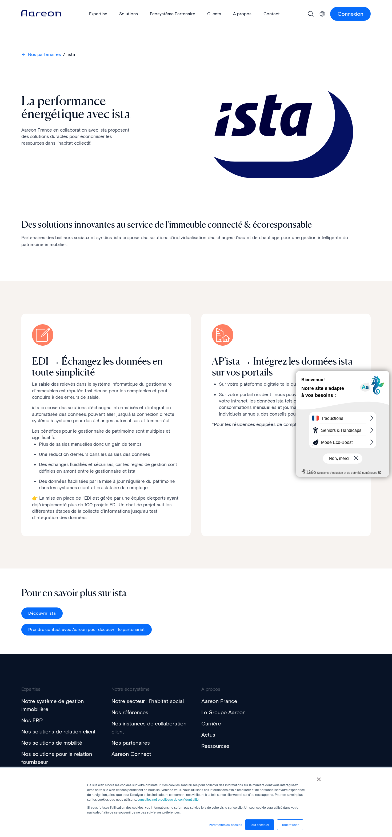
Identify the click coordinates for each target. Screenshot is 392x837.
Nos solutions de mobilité (51, 743)
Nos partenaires (44, 54)
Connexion (350, 14)
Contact (271, 13)
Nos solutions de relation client (58, 731)
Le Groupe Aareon (223, 712)
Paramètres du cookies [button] (225, 824)
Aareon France (219, 701)
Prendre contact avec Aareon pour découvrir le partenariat (86, 629)
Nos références (129, 712)
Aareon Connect (131, 754)
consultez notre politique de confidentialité (168, 799)
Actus (208, 735)
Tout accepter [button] (259, 824)
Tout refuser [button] (290, 824)
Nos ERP (32, 720)
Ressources (215, 746)
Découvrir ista (42, 613)
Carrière (211, 723)
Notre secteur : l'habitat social (147, 701)
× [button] (319, 777)
